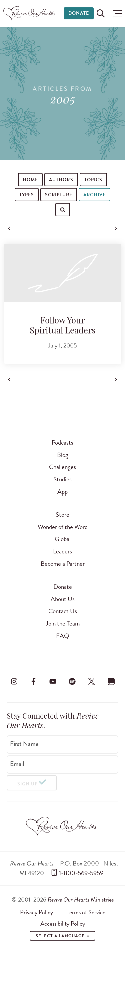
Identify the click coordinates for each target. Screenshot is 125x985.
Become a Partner (63, 563)
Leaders (62, 551)
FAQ (62, 636)
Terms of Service (86, 912)
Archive (94, 194)
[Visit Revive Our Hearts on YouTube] (52, 681)
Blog (62, 455)
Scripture (58, 194)
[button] (116, 13)
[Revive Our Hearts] (30, 13)
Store (62, 514)
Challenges (62, 467)
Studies (62, 479)
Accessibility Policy (62, 923)
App (62, 491)
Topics (93, 179)
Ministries (81, 899)
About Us (63, 599)
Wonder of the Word (63, 527)
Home (30, 179)
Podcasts (62, 442)
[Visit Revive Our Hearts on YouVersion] (111, 681)
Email (17, 764)
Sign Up (27, 783)
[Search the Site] (101, 13)
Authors (61, 179)
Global (63, 539)
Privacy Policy (36, 912)
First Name (24, 744)
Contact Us (62, 611)
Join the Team (63, 623)
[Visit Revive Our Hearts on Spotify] (72, 681)
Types (26, 194)
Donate (78, 13)
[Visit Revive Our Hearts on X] (91, 681)
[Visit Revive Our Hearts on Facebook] (33, 681)
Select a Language (61, 936)
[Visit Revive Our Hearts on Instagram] (14, 681)
